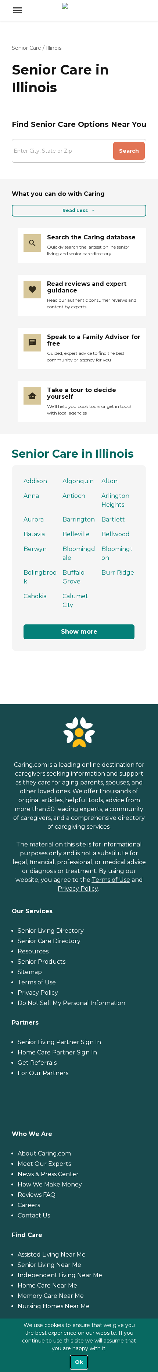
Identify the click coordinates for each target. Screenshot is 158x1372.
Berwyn (35, 548)
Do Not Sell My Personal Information (71, 1003)
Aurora (34, 519)
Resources (33, 951)
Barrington (78, 519)
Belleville (76, 534)
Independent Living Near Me (60, 1275)
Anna (31, 495)
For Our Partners (43, 1073)
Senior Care (26, 48)
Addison (35, 481)
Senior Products (41, 961)
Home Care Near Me (47, 1285)
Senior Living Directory (51, 930)
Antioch (73, 495)
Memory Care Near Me (51, 1295)
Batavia (34, 534)
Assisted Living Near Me (52, 1254)
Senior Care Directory (49, 941)
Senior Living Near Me (49, 1264)
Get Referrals (37, 1062)
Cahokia (35, 596)
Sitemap (30, 972)
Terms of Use (111, 879)
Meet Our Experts (44, 1163)
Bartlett (113, 519)
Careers (29, 1205)
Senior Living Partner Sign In (59, 1042)
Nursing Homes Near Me (54, 1306)
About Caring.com (44, 1153)
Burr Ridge (117, 572)
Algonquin (78, 481)
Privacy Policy (78, 888)
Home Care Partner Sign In (57, 1052)
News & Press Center (48, 1174)
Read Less (75, 210)
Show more (79, 631)
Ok (79, 1362)
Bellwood (115, 534)
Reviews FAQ (36, 1194)
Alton (109, 481)
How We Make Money (50, 1184)
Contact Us (34, 1215)
